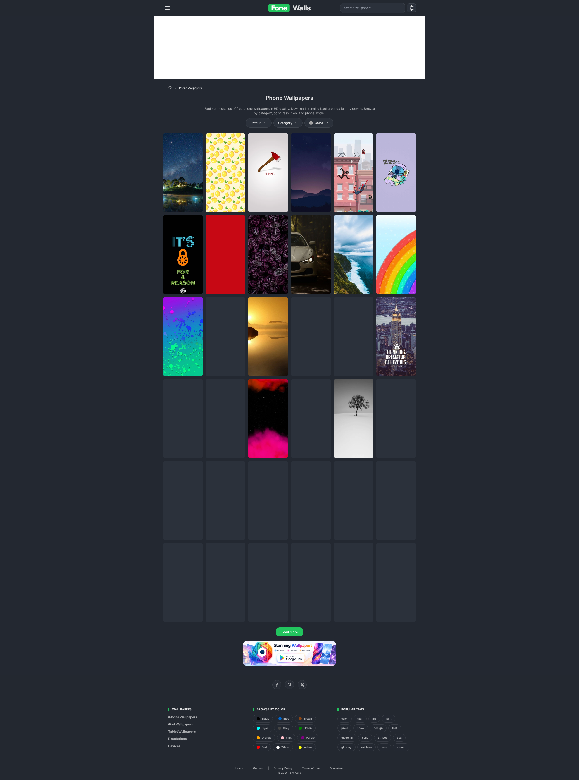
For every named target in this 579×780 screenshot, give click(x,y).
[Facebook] (276, 684)
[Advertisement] (289, 47)
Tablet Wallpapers (182, 731)
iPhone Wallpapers (182, 717)
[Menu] (167, 7)
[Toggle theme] (411, 7)
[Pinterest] (289, 684)
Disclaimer (337, 768)
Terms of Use (311, 768)
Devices (174, 746)
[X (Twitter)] (302, 684)
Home (239, 768)
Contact (258, 768)
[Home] (170, 87)
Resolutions (177, 739)
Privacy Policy (283, 768)
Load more (289, 632)
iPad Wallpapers (180, 724)
